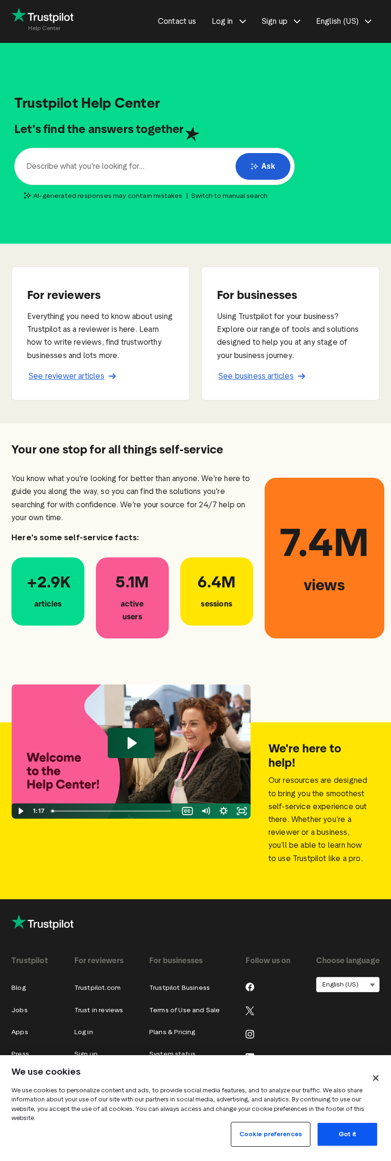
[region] (195, 1108)
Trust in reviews (98, 1010)
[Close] (375, 1078)
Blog (18, 988)
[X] (250, 1011)
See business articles (256, 375)
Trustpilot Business (179, 988)
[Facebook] (250, 987)
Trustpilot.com (97, 988)
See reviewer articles (66, 375)
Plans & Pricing (172, 1032)
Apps (19, 1032)
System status (172, 1054)
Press (20, 1054)
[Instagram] (250, 1034)
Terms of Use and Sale (184, 1010)
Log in (83, 1032)
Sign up (86, 1054)
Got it (347, 1134)
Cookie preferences (270, 1134)
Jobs (19, 1010)
